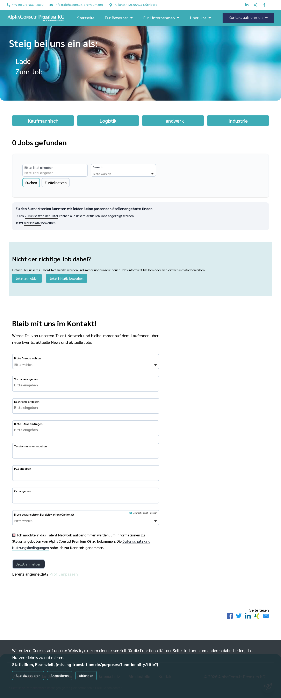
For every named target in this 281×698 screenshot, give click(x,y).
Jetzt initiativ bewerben (67, 278)
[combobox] (55, 172)
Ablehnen (86, 675)
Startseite (85, 17)
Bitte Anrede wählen (27, 358)
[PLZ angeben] (86, 474)
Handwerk (173, 120)
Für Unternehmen (159, 17)
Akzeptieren (60, 675)
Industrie (238, 120)
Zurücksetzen (55, 182)
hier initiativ (32, 223)
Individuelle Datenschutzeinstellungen (33, 688)
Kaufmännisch (43, 120)
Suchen (31, 182)
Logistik (108, 120)
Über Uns (198, 17)
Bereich (97, 167)
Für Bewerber (116, 17)
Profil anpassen (63, 574)
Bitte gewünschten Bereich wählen (44, 514)
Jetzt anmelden (27, 278)
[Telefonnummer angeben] (86, 452)
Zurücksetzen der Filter (41, 216)
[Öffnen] (152, 173)
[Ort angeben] (86, 497)
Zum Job (29, 71)
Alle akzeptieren (28, 675)
